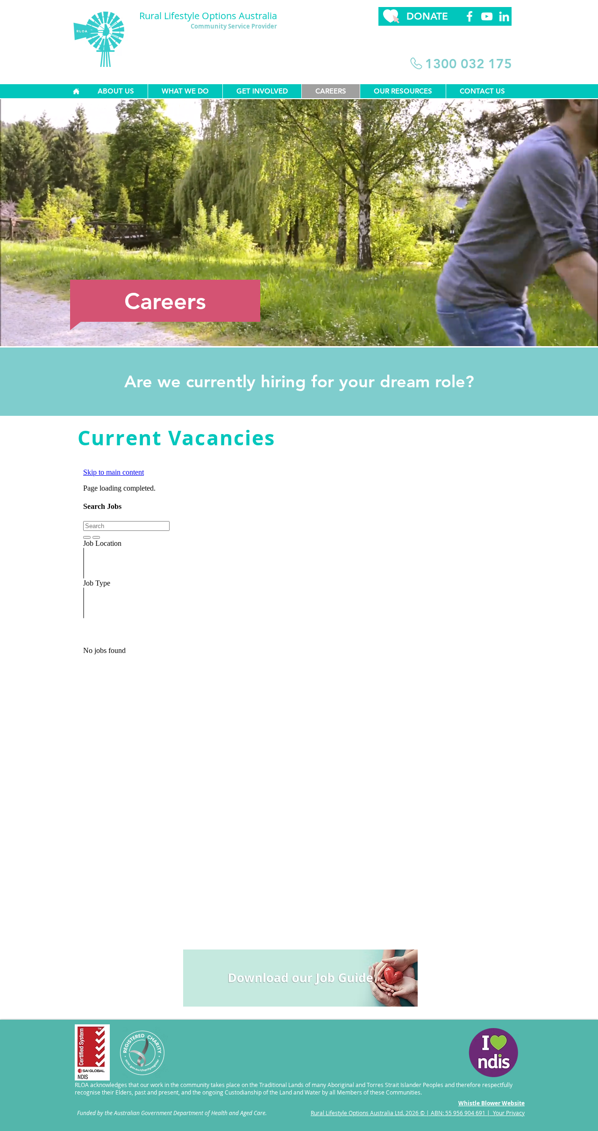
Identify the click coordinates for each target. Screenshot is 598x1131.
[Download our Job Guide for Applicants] (300, 978)
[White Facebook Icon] (470, 16)
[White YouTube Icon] (487, 16)
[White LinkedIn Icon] (504, 16)
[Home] (76, 91)
